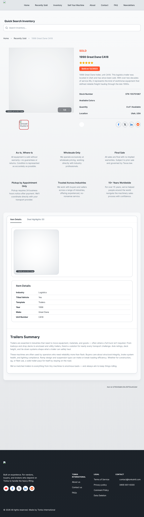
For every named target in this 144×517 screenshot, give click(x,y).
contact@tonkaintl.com (130, 479)
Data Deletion (100, 495)
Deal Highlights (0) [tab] (35, 219)
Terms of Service (101, 479)
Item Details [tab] (16, 219)
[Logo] (7, 5)
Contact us (77, 487)
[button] (130, 5)
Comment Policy (101, 490)
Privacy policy (100, 485)
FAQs (74, 492)
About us (76, 482)
